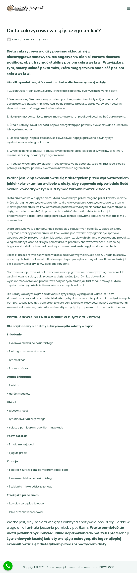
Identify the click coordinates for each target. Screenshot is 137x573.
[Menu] (128, 8)
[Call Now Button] (8, 565)
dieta (45, 39)
